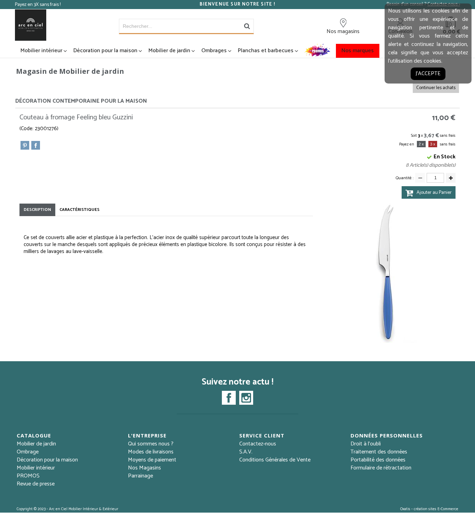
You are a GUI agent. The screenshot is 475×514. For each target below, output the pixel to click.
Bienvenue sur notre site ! (237, 4)
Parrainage (140, 476)
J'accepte (428, 73)
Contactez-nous (257, 444)
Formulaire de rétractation (381, 468)
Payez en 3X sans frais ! (38, 5)
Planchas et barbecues (265, 50)
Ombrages (214, 50)
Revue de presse (36, 484)
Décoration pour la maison (105, 50)
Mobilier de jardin (169, 50)
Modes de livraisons (151, 452)
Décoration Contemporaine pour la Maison (81, 101)
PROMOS (28, 476)
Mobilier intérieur (41, 50)
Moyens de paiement (152, 460)
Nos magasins (343, 31)
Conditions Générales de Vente (275, 460)
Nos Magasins (144, 468)
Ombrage (28, 452)
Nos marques (357, 50)
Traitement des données (379, 452)
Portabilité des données (378, 460)
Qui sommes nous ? (151, 444)
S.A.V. (245, 452)
